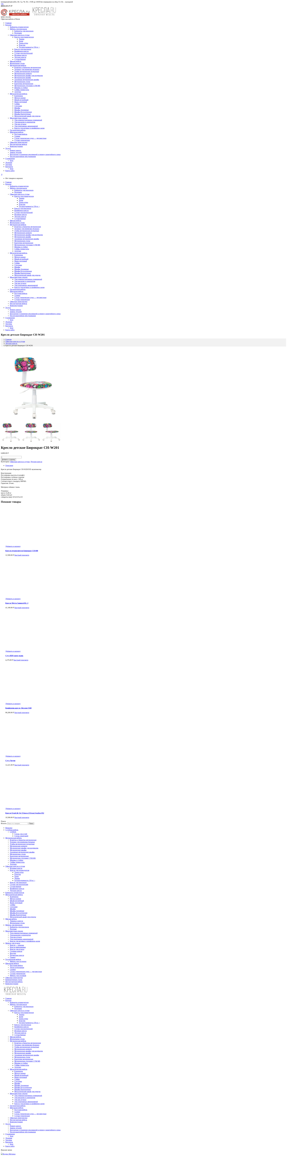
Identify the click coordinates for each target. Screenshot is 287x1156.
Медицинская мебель (13, 838)
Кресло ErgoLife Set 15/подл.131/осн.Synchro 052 (24, 813)
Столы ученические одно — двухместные (26, 971)
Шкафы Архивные (17, 911)
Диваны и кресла (16, 921)
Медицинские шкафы (18, 850)
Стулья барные (15, 886)
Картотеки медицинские (19, 856)
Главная (8, 339)
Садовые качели (16, 951)
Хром (16, 876)
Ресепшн (13, 929)
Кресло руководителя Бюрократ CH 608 (21, 551)
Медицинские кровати (18, 846)
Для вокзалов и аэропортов (20, 935)
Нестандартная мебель (14, 982)
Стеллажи (13, 907)
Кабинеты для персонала (19, 927)
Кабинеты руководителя (14, 893)
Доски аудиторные (17, 967)
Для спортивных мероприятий (21, 939)
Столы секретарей (21, 836)
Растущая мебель (16, 965)
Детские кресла (11, 343)
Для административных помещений (24, 933)
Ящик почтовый (16, 903)
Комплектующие (11, 984)
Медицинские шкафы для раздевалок (24, 848)
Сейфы (12, 905)
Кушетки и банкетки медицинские (23, 840)
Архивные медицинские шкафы (22, 852)
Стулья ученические (17, 974)
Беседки (13, 953)
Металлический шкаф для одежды (23, 917)
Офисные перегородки (14, 978)
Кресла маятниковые (18, 947)
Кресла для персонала (18, 882)
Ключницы (14, 897)
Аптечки (13, 864)
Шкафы (13, 909)
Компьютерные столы (13, 980)
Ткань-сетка (19, 872)
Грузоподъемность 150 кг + (24, 880)
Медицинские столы (18, 854)
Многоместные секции (14, 931)
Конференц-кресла (17, 888)
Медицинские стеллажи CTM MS (23, 858)
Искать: (4, 823)
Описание (9, 465)
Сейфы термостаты (17, 862)
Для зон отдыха (16, 937)
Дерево (17, 878)
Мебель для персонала (13, 925)
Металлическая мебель (14, 895)
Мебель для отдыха (12, 943)
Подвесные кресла (17, 955)
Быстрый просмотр (21, 555)
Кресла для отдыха (17, 949)
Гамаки (12, 957)
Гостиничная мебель (13, 959)
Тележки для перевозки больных (22, 842)
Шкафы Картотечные (18, 915)
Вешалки (8, 828)
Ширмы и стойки (16, 860)
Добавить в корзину (8, 459)
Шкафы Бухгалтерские (18, 913)
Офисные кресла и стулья (15, 341)
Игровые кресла (16, 868)
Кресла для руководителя (19, 870)
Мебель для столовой (18, 976)
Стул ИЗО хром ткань (14, 656)
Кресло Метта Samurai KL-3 (16, 603)
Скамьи (13, 969)
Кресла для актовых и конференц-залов (25, 941)
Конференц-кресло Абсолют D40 (18, 708)
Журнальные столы (17, 923)
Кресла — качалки (17, 945)
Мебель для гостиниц (18, 961)
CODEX (13, 832)
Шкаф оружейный (17, 901)
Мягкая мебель (11, 919)
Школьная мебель (12, 963)
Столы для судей (20, 834)
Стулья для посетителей (19, 884)
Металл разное (15, 899)
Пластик (17, 874)
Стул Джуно (10, 761)
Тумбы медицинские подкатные (22, 844)
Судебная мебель (11, 830)
